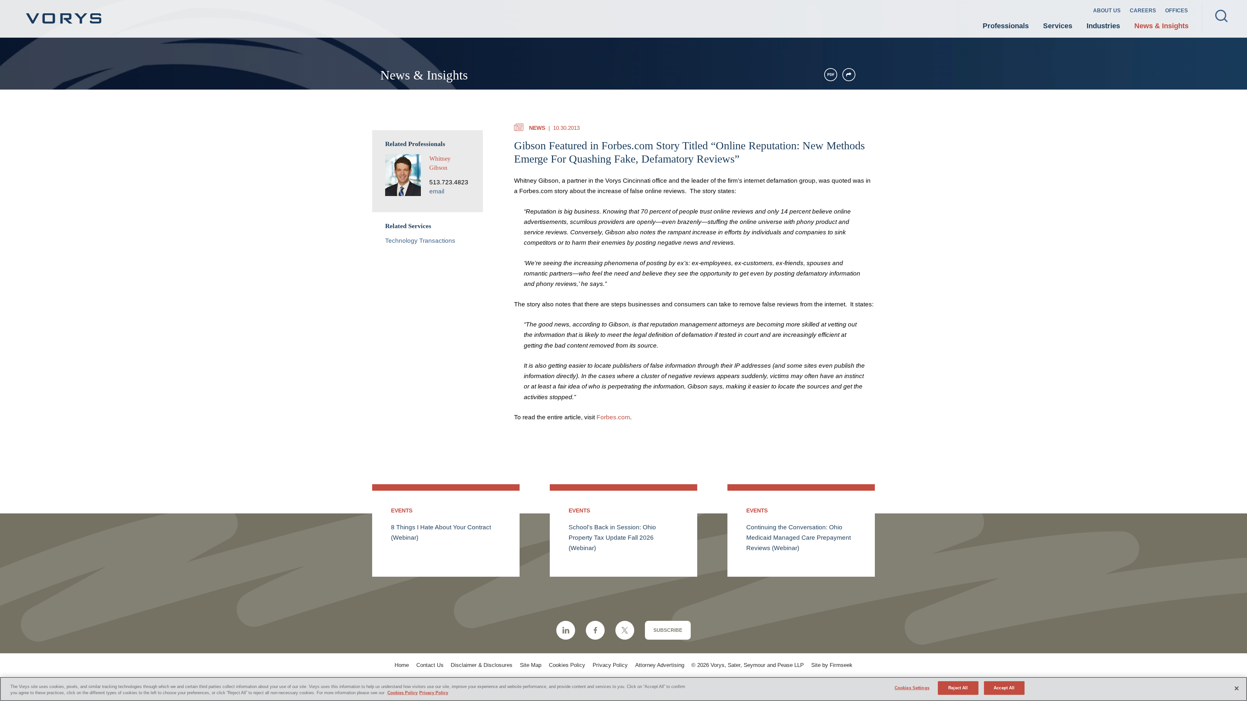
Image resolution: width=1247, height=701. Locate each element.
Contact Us (430, 665)
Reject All (958, 687)
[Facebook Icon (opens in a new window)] (595, 630)
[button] (848, 74)
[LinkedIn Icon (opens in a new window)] (565, 630)
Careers (1143, 10)
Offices (1176, 10)
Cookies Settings (912, 687)
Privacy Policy (610, 665)
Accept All (1004, 687)
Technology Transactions (420, 240)
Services (1057, 26)
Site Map (530, 665)
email (436, 191)
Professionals (1006, 26)
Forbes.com (613, 417)
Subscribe (667, 630)
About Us (1107, 10)
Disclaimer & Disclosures (481, 665)
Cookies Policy (567, 665)
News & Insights (1161, 26)
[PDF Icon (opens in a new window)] (830, 74)
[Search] (1221, 16)
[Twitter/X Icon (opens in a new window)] (624, 630)
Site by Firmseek (831, 665)
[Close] (1236, 688)
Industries (1103, 26)
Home (402, 665)
